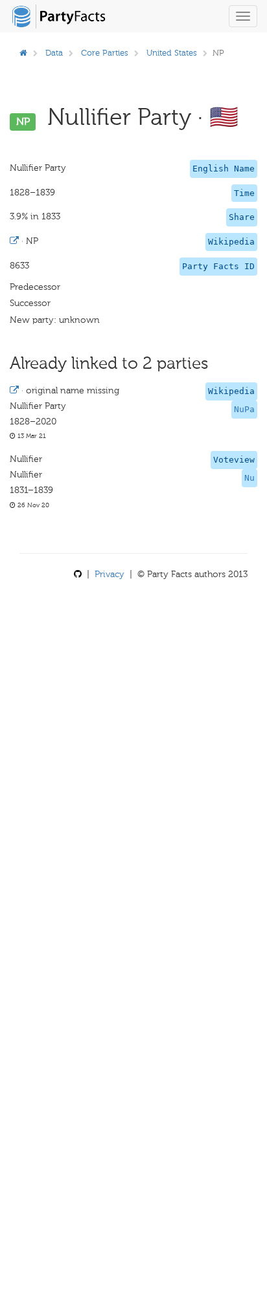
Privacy (109, 574)
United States (171, 53)
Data (54, 53)
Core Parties (104, 53)
